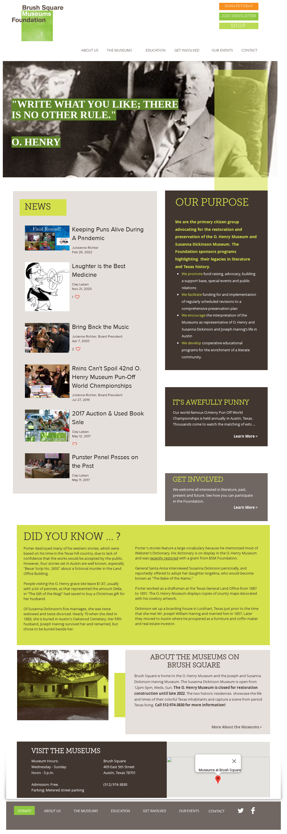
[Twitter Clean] (240, 810)
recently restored (164, 558)
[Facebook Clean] (252, 810)
